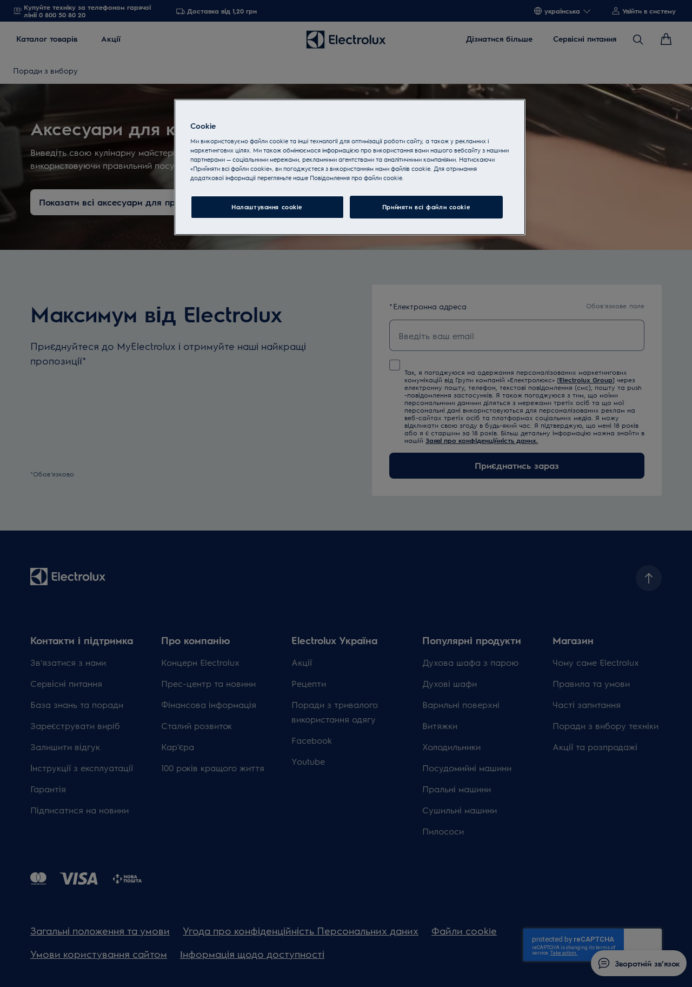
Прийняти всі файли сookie (426, 207)
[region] (349, 167)
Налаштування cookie (267, 207)
